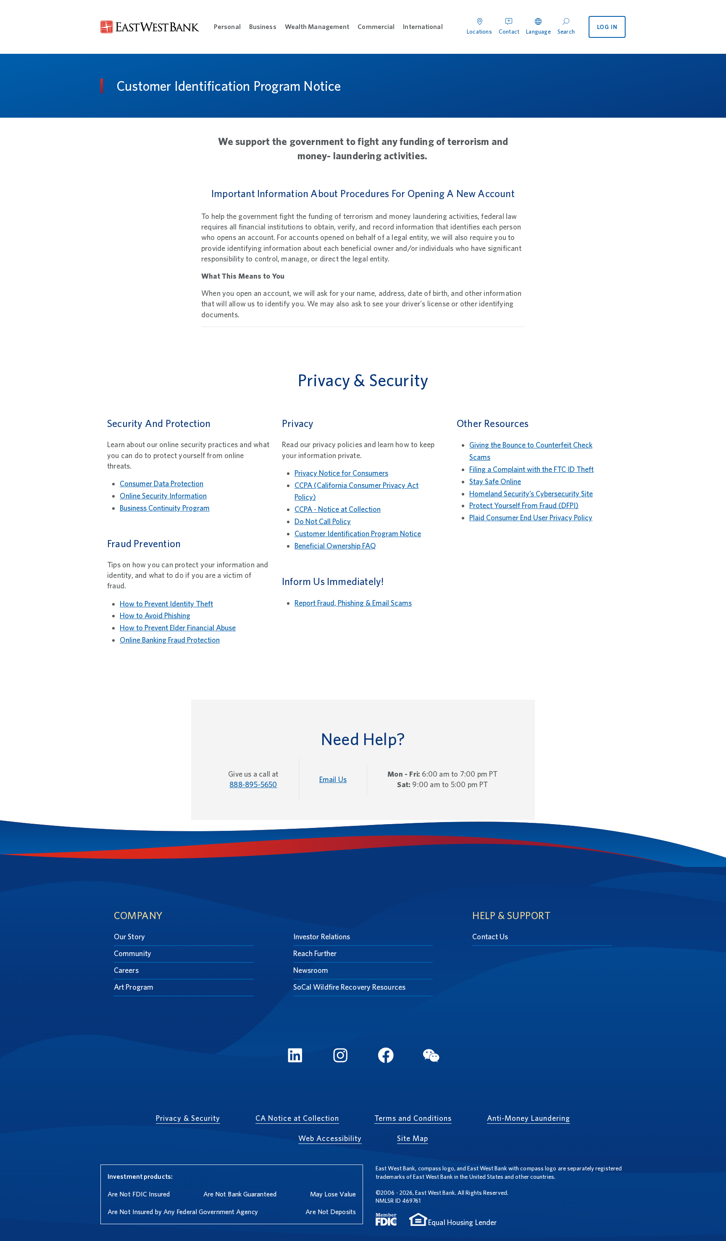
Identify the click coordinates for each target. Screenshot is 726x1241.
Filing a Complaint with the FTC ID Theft (531, 469)
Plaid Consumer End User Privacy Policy (530, 517)
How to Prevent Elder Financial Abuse (178, 627)
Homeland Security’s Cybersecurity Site (531, 493)
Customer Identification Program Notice (358, 533)
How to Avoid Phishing (155, 615)
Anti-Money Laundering (528, 1118)
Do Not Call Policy (323, 521)
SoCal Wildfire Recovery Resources (349, 987)
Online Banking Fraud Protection (170, 639)
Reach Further (315, 953)
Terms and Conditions (413, 1118)
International (422, 27)
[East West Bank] (150, 27)
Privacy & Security (188, 1118)
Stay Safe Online (495, 481)
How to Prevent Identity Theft (166, 603)
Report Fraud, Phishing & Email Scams (353, 602)
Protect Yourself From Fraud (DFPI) (524, 505)
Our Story (129, 936)
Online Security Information (163, 495)
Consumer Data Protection (161, 483)
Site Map (412, 1138)
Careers (126, 970)
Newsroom (311, 970)
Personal (227, 27)
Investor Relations (321, 936)
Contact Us (490, 936)
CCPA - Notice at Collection (338, 509)
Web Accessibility (330, 1138)
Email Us (333, 779)
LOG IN (607, 27)
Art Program (133, 987)
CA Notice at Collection (297, 1118)
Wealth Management (317, 27)
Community (132, 953)
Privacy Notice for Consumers (341, 473)
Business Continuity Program (165, 507)
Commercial (376, 27)
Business (262, 27)
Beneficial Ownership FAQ (335, 545)
